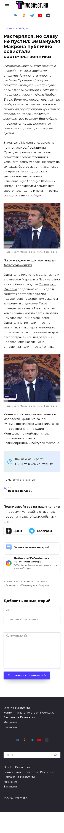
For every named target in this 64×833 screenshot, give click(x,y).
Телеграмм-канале (18, 265)
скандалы (29, 581)
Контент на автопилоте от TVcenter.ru (29, 712)
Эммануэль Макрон (18, 142)
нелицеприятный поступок (24, 443)
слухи (43, 581)
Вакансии (10, 727)
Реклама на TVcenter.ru (19, 717)
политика (12, 581)
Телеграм (30, 479)
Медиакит (10, 722)
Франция (12, 585)
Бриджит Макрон (34, 419)
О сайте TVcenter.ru (17, 707)
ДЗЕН (17, 531)
